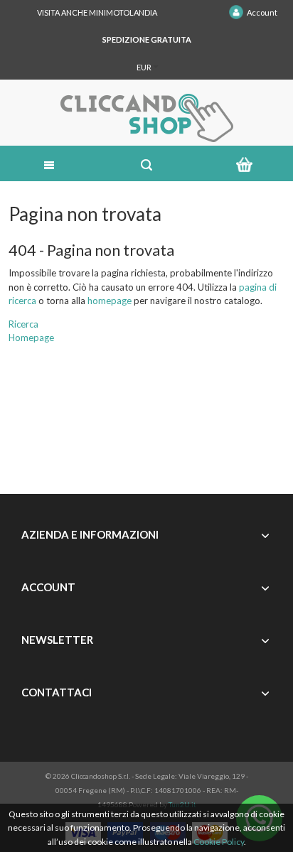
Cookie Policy (218, 841)
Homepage (31, 337)
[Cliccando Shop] (146, 118)
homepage (109, 300)
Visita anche (97, 12)
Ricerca (23, 324)
